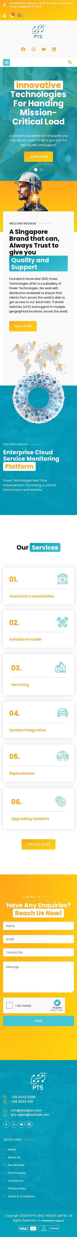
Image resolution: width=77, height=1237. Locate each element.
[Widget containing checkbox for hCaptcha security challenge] (34, 1005)
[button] (6, 62)
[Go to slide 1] (35, 169)
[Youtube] (43, 49)
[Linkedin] (54, 49)
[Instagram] (33, 49)
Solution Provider (25, 639)
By (51, 1220)
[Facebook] (23, 49)
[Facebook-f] (6, 1124)
